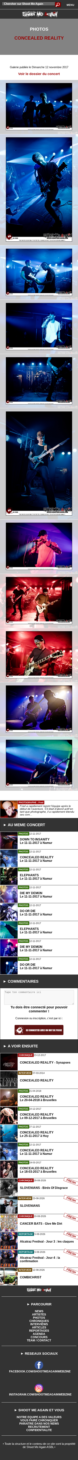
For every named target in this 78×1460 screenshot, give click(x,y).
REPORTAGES (39, 1330)
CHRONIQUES (39, 1321)
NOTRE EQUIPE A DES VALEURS (39, 1417)
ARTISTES (39, 1314)
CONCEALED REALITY (39, 38)
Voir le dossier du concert (39, 74)
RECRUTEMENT (39, 1426)
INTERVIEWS (39, 1324)
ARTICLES (39, 1327)
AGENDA (39, 1333)
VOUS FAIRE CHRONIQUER (39, 1420)
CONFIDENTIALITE (39, 1430)
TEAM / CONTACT (39, 1340)
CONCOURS (39, 1337)
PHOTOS (39, 1317)
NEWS (39, 1311)
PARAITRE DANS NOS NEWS (39, 1423)
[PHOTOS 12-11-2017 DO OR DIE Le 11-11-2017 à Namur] (39, 983)
